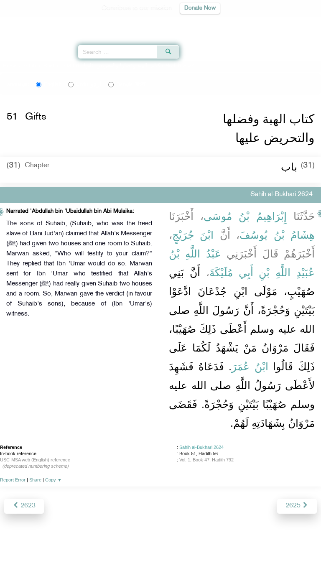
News (113, 543)
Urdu (89, 84)
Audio (296, 23)
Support (137, 543)
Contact (202, 543)
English (52, 84)
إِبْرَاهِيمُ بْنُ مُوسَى (245, 216)
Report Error (12, 479)
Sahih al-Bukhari (41, 66)
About (91, 543)
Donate (228, 543)
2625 (293, 506)
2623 (27, 506)
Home (10, 66)
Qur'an (198, 23)
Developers (170, 543)
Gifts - (114, 66)
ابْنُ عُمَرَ (250, 366)
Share (35, 479)
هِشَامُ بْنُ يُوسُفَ (277, 235)
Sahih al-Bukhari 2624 (201, 447)
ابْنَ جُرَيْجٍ (193, 235)
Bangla (131, 84)
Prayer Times (263, 23)
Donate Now (200, 8)
